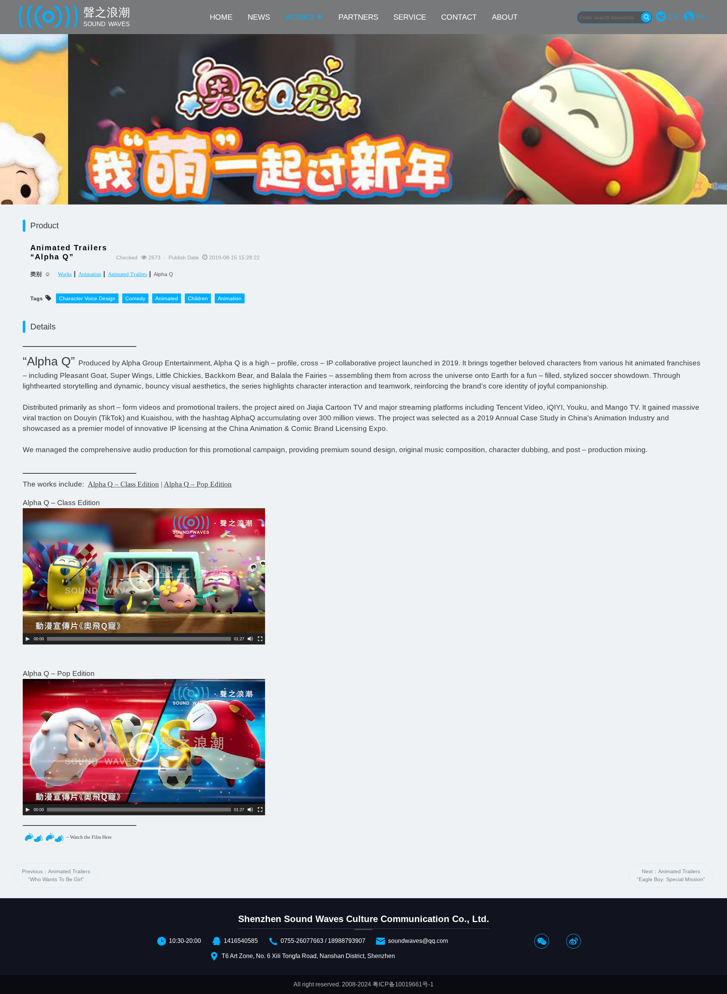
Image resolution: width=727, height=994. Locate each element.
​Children (198, 298)
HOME (221, 17)
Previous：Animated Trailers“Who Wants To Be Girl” (56, 875)
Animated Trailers (127, 274)
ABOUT (505, 17)
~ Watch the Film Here (89, 837)
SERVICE (409, 17)
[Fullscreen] (260, 639)
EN (700, 17)
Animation (89, 274)
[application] (144, 576)
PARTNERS (358, 17)
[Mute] (250, 639)
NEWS (259, 17)
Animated (166, 298)
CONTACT (459, 17)
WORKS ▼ (304, 17)
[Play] (28, 639)
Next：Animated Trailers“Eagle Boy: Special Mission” (671, 875)
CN (672, 17)
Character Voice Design (87, 298)
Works (65, 274)
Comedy (135, 298)
